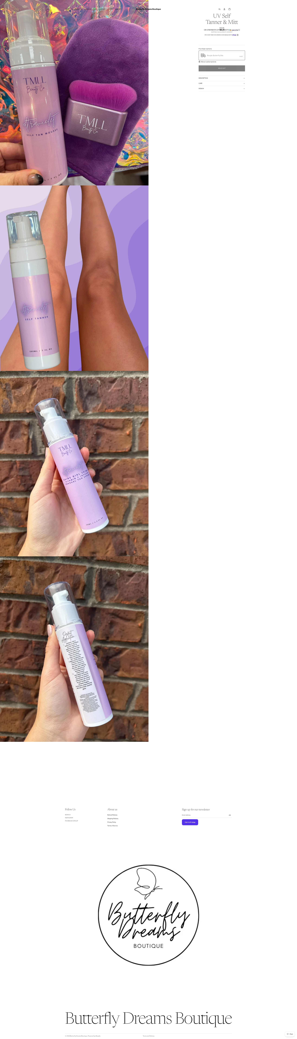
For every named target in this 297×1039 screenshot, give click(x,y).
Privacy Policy (111, 822)
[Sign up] (229, 815)
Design (201, 88)
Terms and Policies (148, 1036)
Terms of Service (112, 826)
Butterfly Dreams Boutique (78, 1036)
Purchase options (205, 49)
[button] (222, 30)
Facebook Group (71, 821)
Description (203, 78)
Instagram (69, 818)
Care (200, 83)
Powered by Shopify (94, 1036)
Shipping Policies (112, 818)
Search (68, 815)
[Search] (219, 9)
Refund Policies (112, 815)
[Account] (224, 9)
